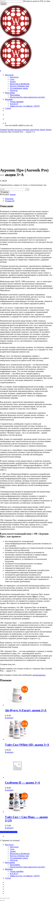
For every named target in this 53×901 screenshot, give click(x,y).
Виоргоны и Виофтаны (20, 853)
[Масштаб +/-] (1, 898)
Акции (48, 130)
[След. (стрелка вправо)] (3, 900)
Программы (10, 862)
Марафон (9, 869)
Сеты (12, 849)
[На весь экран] (3, 898)
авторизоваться (38, 675)
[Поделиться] (6, 898)
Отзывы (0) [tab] (9, 201)
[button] (9, 718)
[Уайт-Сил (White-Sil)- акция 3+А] (17, 739)
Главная (3, 130)
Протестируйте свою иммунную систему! (27, 867)
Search (3, 4)
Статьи (8, 878)
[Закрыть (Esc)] (8, 898)
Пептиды (14, 860)
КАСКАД (14, 874)
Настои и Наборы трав (19, 856)
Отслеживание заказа (19, 858)
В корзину (4, 192)
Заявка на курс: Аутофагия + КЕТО (25, 876)
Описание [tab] (9, 199)
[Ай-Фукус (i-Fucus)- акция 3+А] (17, 705)
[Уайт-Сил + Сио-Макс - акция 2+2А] (17, 812)
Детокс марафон (17, 871)
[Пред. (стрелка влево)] (1, 900)
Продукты (9, 845)
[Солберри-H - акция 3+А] (17, 777)
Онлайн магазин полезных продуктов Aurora (26, 130)
